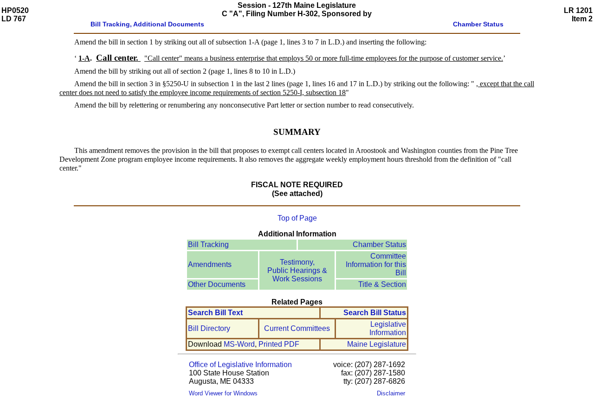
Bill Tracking (208, 244)
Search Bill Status (374, 313)
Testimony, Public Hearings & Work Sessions (297, 270)
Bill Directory (209, 328)
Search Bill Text (215, 313)
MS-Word (239, 344)
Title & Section (382, 284)
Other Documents (216, 284)
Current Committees (297, 328)
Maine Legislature (376, 344)
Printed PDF (278, 344)
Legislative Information (387, 328)
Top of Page (297, 218)
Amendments (210, 264)
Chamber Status (379, 244)
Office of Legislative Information (240, 364)
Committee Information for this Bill (376, 264)
